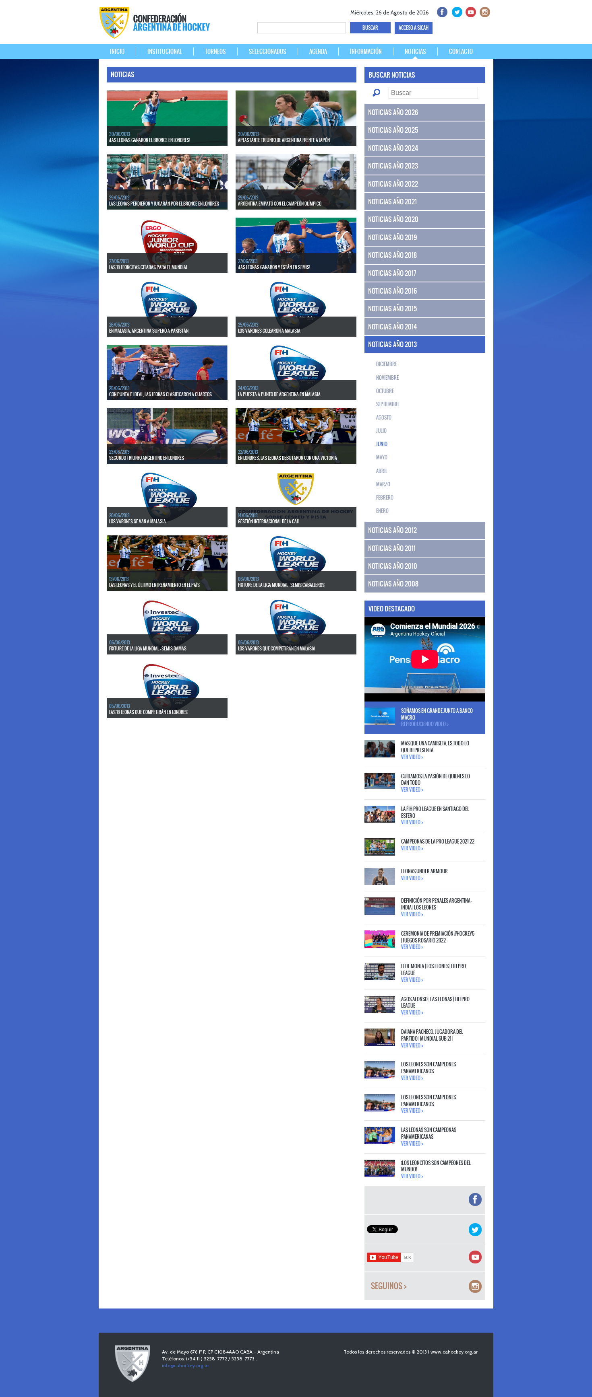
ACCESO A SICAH (413, 27)
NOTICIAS (415, 51)
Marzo (383, 484)
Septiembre (387, 404)
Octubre (385, 391)
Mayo (381, 457)
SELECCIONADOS (267, 51)
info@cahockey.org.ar (185, 1365)
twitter (456, 11)
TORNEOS (215, 51)
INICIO (117, 51)
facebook (442, 11)
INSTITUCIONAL (164, 51)
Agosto (383, 417)
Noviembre (387, 377)
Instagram (484, 11)
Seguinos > (389, 1286)
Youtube (470, 11)
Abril (381, 471)
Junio (381, 444)
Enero (382, 510)
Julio (381, 430)
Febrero (384, 497)
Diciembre (386, 364)
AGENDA (318, 51)
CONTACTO (461, 51)
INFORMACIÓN (366, 51)
